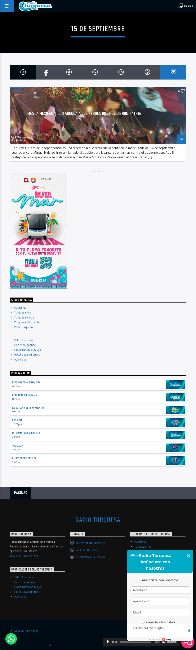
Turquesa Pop (23, 312)
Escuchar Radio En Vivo (24, 555)
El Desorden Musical (25, 458)
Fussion (17, 420)
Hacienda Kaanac (25, 345)
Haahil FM (20, 307)
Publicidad (20, 359)
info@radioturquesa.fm (90, 557)
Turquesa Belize (24, 317)
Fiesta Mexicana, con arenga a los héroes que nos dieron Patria (84, 113)
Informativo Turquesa (26, 382)
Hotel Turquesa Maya (27, 350)
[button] (11, 639)
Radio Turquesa (20, 137)
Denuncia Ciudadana (24, 395)
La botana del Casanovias (28, 407)
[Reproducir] (108, 642)
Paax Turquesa (23, 327)
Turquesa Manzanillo (27, 322)
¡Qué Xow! (18, 445)
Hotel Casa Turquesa (27, 354)
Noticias (17, 91)
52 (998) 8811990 (87, 550)
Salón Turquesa (23, 340)
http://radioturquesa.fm (90, 543)
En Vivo (188, 6)
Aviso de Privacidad (26, 631)
